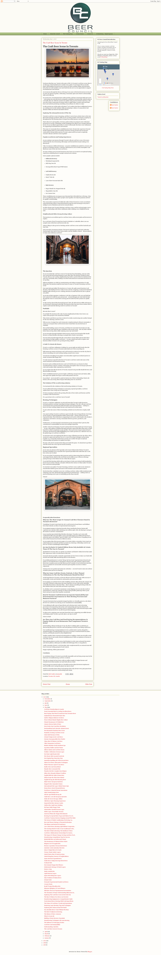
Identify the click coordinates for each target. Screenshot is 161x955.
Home (45, 34)
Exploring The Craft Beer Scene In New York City (57, 895)
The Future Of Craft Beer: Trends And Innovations (58, 903)
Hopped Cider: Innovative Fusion (53, 784)
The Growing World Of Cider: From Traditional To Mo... (59, 828)
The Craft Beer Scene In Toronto (53, 929)
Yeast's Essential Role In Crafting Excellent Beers (57, 711)
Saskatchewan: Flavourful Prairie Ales (54, 715)
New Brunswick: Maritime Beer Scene (54, 730)
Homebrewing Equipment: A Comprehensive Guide (58, 899)
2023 (44, 697)
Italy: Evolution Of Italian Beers (52, 878)
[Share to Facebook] (71, 674)
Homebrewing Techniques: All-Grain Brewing (56, 920)
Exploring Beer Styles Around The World (55, 907)
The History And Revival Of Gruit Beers (54, 824)
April (46, 931)
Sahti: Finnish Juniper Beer (51, 792)
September (48, 701)
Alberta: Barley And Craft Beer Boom (54, 750)
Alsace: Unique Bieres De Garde (52, 850)
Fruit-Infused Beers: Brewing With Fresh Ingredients (58, 901)
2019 (44, 943)
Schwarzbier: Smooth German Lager (54, 809)
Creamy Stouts (48, 884)
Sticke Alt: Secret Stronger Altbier (53, 799)
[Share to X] (69, 674)
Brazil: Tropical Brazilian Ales (52, 886)
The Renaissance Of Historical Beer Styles (55, 841)
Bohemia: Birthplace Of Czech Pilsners (54, 888)
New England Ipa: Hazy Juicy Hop (53, 758)
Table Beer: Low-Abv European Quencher (55, 796)
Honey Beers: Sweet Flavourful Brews (54, 788)
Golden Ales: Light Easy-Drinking (53, 805)
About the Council (55, 34)
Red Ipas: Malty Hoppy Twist (52, 807)
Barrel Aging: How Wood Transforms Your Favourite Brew (60, 713)
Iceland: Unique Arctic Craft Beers (53, 737)
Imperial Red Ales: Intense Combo (53, 803)
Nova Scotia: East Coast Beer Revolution (55, 726)
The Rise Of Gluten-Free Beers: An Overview (56, 897)
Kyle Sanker (115, 105)
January (47, 938)
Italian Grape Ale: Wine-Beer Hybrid (54, 777)
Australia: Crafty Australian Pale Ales (54, 848)
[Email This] (66, 674)
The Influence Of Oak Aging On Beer (54, 922)
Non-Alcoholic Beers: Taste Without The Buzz (56, 909)
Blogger (90, 951)
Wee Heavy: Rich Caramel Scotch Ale (54, 756)
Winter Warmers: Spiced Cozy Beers (54, 764)
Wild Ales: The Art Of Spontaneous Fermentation (57, 890)
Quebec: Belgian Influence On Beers (54, 718)
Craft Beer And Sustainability (52, 924)
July (46, 703)
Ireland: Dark (47, 880)
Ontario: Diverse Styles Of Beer (52, 724)
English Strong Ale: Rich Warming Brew (55, 779)
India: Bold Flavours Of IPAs (51, 735)
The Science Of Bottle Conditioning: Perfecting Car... (58, 820)
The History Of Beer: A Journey (52, 914)
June (46, 705)
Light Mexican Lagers (50, 873)
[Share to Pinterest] (72, 674)
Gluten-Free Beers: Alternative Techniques (56, 762)
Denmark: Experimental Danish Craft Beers (56, 882)
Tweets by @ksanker (103, 97)
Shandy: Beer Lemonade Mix (52, 769)
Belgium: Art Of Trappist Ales (52, 843)
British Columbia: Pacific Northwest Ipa (54, 745)
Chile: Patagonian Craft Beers (52, 743)
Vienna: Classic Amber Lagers (52, 852)
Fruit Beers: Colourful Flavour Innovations (55, 790)
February (47, 936)
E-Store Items (80, 34)
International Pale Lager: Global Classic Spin (56, 786)
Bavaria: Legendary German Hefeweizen (55, 846)
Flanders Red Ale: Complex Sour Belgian (55, 771)
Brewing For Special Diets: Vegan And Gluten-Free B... (59, 816)
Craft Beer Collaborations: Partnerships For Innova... (58, 833)
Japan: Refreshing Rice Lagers (52, 875)
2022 (44, 940)
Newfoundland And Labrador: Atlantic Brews (56, 728)
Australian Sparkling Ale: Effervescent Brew (56, 760)
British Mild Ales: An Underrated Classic (55, 839)
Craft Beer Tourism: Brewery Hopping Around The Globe (60, 818)
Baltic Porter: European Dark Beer (53, 781)
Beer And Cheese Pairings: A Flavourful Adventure (58, 822)
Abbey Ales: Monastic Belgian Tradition (55, 773)
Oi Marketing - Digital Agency (104, 34)
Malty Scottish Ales (49, 871)
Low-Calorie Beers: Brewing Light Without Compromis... (59, 826)
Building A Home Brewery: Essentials (54, 918)
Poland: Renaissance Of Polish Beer (54, 722)
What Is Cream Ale (49, 916)
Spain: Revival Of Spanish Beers (53, 858)
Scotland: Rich (48, 863)
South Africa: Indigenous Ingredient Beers (56, 860)
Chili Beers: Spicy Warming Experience (55, 801)
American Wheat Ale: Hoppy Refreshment (55, 813)
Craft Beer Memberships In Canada (54, 709)
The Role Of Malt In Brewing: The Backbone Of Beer (58, 831)
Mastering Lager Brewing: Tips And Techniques (57, 905)
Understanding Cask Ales (51, 927)
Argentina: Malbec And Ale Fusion (53, 747)
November (48, 699)
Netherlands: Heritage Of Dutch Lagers (55, 867)
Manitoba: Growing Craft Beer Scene (54, 732)
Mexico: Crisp (48, 869)
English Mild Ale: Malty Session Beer (54, 775)
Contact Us (90, 34)
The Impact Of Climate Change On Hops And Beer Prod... (59, 835)
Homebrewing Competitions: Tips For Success (57, 837)
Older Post (88, 684)
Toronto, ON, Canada (54, 676)
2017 (44, 945)
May (46, 707)
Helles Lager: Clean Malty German (53, 811)
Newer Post (46, 684)
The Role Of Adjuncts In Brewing (53, 912)
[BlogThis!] (68, 674)
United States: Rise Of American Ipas (54, 854)
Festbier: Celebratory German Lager (54, 752)
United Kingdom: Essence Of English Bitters (56, 856)
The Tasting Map (68, 34)
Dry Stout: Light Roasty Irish (52, 754)
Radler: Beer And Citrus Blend (52, 767)
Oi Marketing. (104, 57)
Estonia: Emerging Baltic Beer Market (54, 739)
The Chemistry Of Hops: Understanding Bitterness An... (59, 892)
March (46, 933)
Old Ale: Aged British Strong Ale (52, 794)
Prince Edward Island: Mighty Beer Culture (56, 720)
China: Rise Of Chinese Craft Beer (53, 741)
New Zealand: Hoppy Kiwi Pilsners (53, 865)
